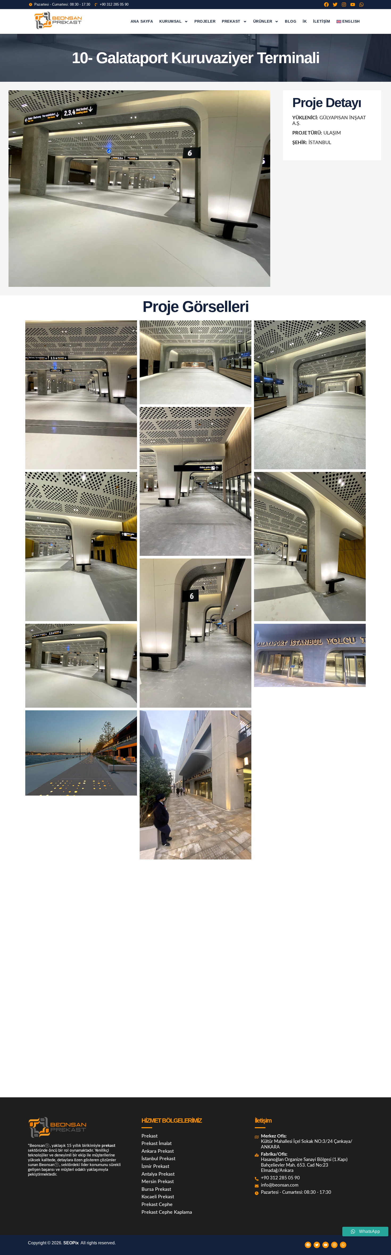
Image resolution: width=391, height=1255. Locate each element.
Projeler (204, 21)
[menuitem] (348, 21)
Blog (290, 21)
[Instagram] (344, 4)
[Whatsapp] (361, 4)
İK (305, 21)
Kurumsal (170, 21)
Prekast (231, 21)
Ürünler (262, 21)
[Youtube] (352, 4)
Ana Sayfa (142, 21)
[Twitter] (335, 4)
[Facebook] (326, 4)
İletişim (321, 21)
